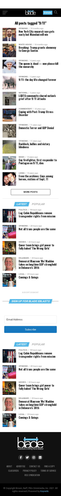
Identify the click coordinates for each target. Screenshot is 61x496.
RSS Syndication (32, 475)
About (9, 466)
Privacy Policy (29, 470)
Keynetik (44, 491)
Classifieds (13, 470)
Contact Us (34, 466)
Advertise (20, 466)
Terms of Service (48, 470)
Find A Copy (49, 466)
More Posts (31, 192)
